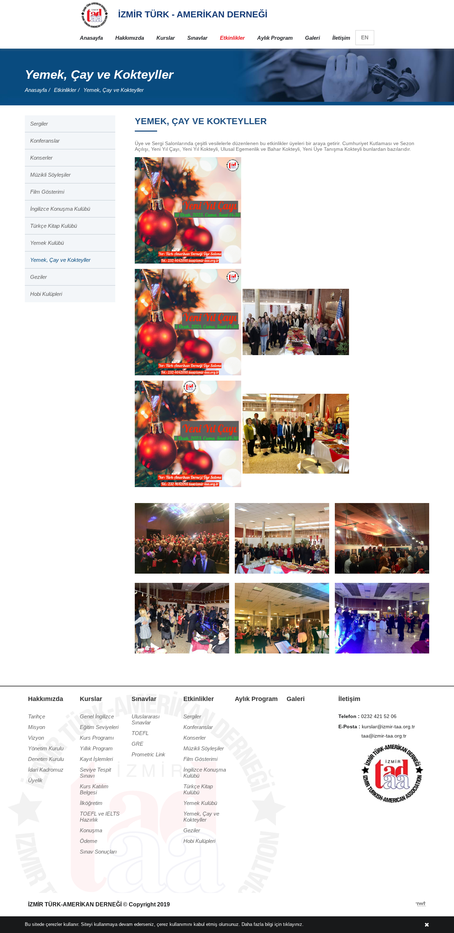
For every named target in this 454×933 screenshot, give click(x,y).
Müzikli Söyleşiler (50, 175)
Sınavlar (197, 38)
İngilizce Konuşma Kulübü (60, 209)
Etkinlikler (232, 38)
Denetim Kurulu (46, 759)
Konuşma (91, 830)
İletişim (341, 38)
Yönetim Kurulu (45, 748)
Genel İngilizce (97, 716)
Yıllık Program (96, 748)
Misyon (36, 727)
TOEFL (140, 733)
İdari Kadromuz (45, 770)
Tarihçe (36, 716)
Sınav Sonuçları (98, 852)
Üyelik (35, 780)
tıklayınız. (293, 924)
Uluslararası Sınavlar (146, 719)
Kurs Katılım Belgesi (94, 789)
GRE (137, 744)
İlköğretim (91, 803)
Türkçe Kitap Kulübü (53, 226)
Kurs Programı (97, 738)
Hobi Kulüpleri (46, 294)
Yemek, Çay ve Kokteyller (113, 90)
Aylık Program (275, 38)
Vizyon (36, 738)
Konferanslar (45, 141)
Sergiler (39, 124)
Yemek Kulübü (47, 243)
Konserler (41, 158)
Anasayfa (91, 38)
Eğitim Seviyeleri (99, 727)
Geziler (38, 277)
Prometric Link (148, 754)
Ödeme (88, 841)
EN (365, 37)
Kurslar (165, 38)
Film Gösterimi (47, 192)
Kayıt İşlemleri (96, 759)
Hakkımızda (129, 38)
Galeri (312, 38)
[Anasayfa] (94, 14)
